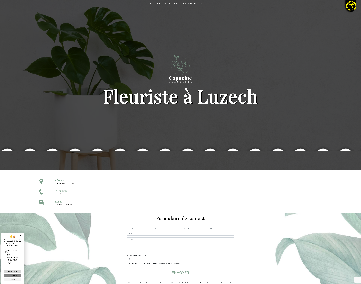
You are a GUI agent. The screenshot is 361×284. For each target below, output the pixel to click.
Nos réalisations (189, 3)
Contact (203, 3)
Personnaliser (12, 279)
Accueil (147, 3)
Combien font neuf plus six (137, 255)
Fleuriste (158, 3)
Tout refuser (12, 275)
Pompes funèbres (172, 3)
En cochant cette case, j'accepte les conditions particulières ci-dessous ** (155, 263)
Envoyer (180, 272)
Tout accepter (12, 271)
